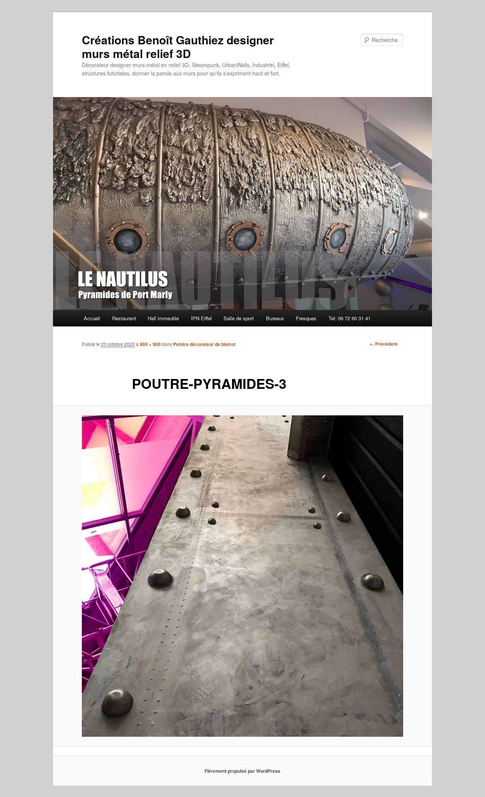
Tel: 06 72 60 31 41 (350, 318)
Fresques (306, 318)
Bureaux (275, 318)
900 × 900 (150, 344)
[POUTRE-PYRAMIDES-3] (242, 576)
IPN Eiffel (201, 318)
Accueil (92, 318)
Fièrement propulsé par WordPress (242, 770)
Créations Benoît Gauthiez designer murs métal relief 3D (178, 46)
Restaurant (124, 318)
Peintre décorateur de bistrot (204, 344)
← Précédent (383, 343)
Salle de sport (239, 318)
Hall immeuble (163, 318)
